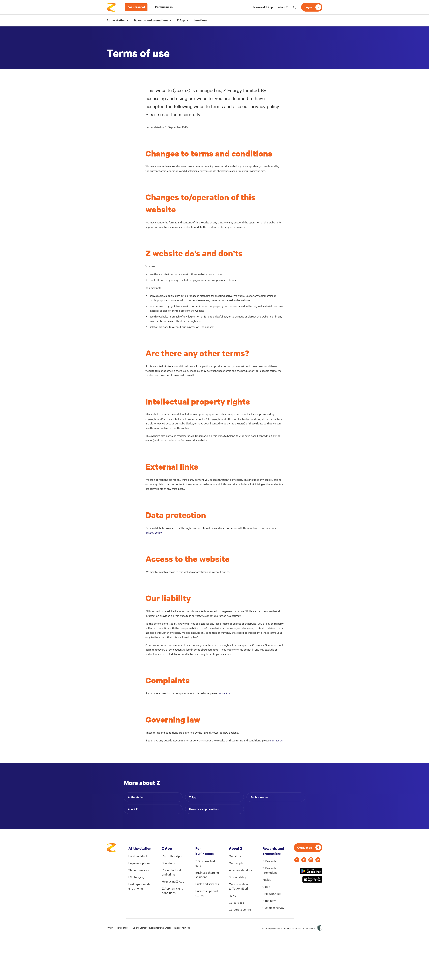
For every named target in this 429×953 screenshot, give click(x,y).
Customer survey (273, 907)
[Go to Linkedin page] (317, 859)
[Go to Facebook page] (303, 859)
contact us (224, 693)
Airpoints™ (269, 900)
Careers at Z (236, 902)
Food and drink (138, 856)
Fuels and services (207, 884)
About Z (283, 7)
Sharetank (168, 863)
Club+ (266, 886)
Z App (181, 20)
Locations (200, 20)
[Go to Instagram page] (310, 859)
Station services (138, 870)
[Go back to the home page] (111, 7)
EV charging (136, 877)
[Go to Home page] (111, 849)
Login (308, 7)
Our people (236, 863)
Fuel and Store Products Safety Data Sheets (151, 927)
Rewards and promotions (151, 20)
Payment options (139, 863)
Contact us (304, 847)
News (232, 895)
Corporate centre (240, 909)
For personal (136, 7)
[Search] (294, 7)
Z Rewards (269, 861)
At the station (116, 20)
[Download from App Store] (312, 879)
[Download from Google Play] (311, 871)
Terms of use (122, 927)
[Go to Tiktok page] (296, 859)
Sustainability (237, 877)
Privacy (110, 927)
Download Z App (263, 7)
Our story (235, 856)
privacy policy (153, 532)
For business (164, 7)
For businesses (259, 797)
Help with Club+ (272, 893)
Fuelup (266, 879)
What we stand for (240, 870)
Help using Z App (173, 881)
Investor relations (182, 927)
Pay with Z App (171, 856)
